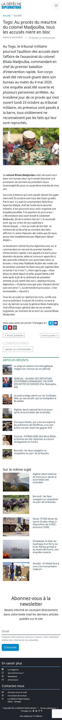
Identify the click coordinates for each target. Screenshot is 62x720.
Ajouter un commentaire (43, 37)
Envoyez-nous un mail (17, 692)
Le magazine (13, 669)
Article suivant (48, 335)
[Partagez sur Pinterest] (41, 711)
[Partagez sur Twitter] (33, 711)
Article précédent (15, 335)
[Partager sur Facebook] (55, 323)
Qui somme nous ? (16, 673)
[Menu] (56, 5)
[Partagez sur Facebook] (39, 711)
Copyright (7, 708)
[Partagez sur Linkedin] (36, 711)
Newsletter (12, 676)
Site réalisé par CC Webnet (31, 716)
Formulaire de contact (17, 695)
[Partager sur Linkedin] (5, 327)
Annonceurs (13, 679)
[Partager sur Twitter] (50, 323)
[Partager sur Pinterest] (10, 327)
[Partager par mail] (15, 327)
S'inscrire (10, 647)
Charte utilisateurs (48, 708)
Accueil (7, 15)
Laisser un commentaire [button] (18, 349)
